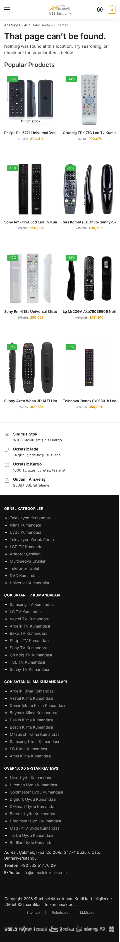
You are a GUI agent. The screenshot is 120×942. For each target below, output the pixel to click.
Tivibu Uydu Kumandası (31, 835)
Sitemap (33, 912)
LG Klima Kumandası (28, 748)
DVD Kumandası (24, 575)
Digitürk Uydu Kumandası (33, 799)
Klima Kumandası (25, 525)
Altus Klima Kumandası (30, 756)
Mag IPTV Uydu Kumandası (35, 828)
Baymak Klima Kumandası (33, 712)
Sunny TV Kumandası (29, 669)
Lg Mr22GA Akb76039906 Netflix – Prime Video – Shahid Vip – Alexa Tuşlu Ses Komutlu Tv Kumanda (89, 311)
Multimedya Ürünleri (28, 561)
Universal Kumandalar (29, 582)
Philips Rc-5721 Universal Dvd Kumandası (30, 132)
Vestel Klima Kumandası (31, 698)
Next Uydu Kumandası (30, 777)
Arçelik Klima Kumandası (32, 691)
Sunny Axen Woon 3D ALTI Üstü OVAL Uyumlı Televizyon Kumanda (30, 401)
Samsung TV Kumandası (32, 604)
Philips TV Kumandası (29, 640)
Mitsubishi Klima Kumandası (35, 734)
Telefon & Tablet (24, 568)
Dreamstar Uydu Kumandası (35, 820)
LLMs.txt (87, 912)
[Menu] (12, 10)
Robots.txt (60, 912)
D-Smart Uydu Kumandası (33, 806)
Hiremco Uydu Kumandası (33, 784)
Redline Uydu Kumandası (32, 842)
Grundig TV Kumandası (31, 655)
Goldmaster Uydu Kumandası (36, 792)
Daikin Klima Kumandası (31, 719)
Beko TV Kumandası (28, 633)
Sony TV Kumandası (28, 647)
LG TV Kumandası (26, 611)
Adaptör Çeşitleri (25, 553)
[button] (111, 10)
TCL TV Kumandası (27, 662)
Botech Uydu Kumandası (32, 813)
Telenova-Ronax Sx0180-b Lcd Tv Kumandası (89, 401)
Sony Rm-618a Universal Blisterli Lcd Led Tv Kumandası (30, 311)
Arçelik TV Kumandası (30, 626)
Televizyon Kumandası (30, 517)
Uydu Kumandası (25, 532)
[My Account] (100, 10)
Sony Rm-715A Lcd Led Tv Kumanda (30, 222)
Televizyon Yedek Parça (32, 539)
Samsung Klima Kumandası (34, 741)
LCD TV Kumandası (27, 546)
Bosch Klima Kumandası (31, 727)
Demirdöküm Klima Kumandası (37, 705)
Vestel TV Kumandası (29, 618)
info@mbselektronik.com (44, 872)
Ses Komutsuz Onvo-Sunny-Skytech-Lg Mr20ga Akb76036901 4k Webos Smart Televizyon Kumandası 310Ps (89, 222)
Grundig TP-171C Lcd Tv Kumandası (89, 132)
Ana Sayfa (12, 25)
